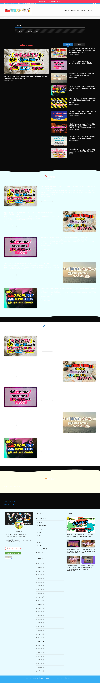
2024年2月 (41, 667)
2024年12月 (41, 637)
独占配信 (40, 552)
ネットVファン (49, 678)
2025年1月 (41, 634)
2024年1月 (41, 671)
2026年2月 (41, 586)
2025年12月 (41, 593)
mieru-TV (41, 542)
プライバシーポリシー (59, 678)
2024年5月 (41, 660)
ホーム (29, 678)
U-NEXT (41, 545)
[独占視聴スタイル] (18, 10)
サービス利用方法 (43, 549)
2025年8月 (41, 608)
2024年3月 (41, 663)
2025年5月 (41, 619)
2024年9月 (41, 649)
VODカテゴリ (42, 518)
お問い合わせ (70, 678)
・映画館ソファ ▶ (9, 504)
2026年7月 (41, 567)
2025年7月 (41, 611)
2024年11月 (41, 641)
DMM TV (41, 532)
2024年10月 (41, 645)
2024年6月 (41, 656)
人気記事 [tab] (79, 44)
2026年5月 (41, 574)
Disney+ (41, 529)
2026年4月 (41, 578)
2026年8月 (41, 563)
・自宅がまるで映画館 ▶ (11, 501)
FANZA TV (41, 535)
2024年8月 (41, 652)
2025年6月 (41, 615)
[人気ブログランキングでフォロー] (13, 554)
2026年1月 (41, 589)
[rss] (93, 3)
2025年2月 (41, 630)
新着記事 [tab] (68, 44)
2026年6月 (41, 571)
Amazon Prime (42, 525)
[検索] (95, 3)
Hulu (40, 539)
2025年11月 (41, 597)
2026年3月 (41, 582)
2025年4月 (41, 623)
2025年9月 (41, 604)
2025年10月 (41, 600)
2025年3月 (41, 626)
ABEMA (40, 522)
